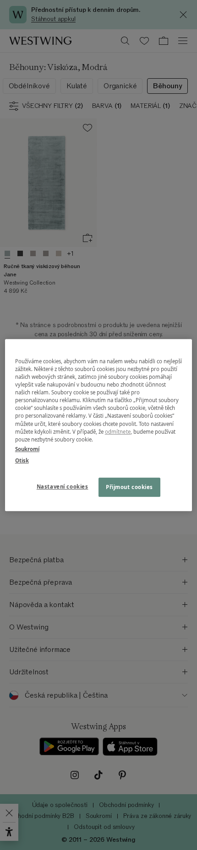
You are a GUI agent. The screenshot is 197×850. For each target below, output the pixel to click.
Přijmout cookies (129, 487)
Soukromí (27, 449)
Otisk (22, 460)
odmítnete (118, 431)
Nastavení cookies (62, 486)
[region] (98, 425)
